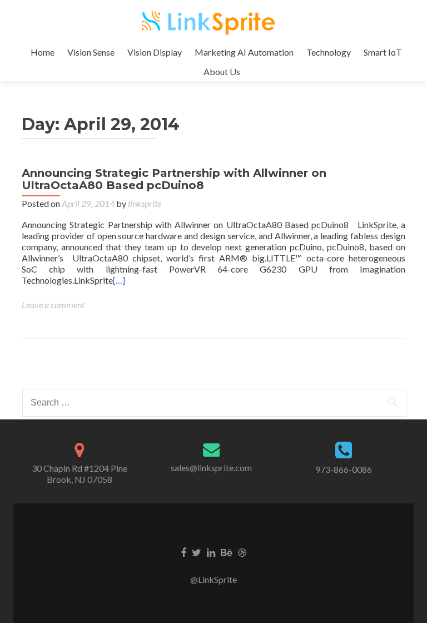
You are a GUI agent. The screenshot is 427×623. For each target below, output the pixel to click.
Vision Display (154, 52)
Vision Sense (91, 52)
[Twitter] (196, 552)
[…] (119, 280)
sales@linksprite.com (211, 467)
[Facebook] (183, 552)
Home (42, 52)
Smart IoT (383, 52)
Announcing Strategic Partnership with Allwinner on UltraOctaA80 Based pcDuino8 (174, 179)
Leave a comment (53, 304)
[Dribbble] (242, 552)
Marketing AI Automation (244, 52)
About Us (221, 71)
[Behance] (226, 552)
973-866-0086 (343, 469)
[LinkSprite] (209, 21)
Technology (328, 52)
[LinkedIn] (211, 552)
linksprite (144, 203)
